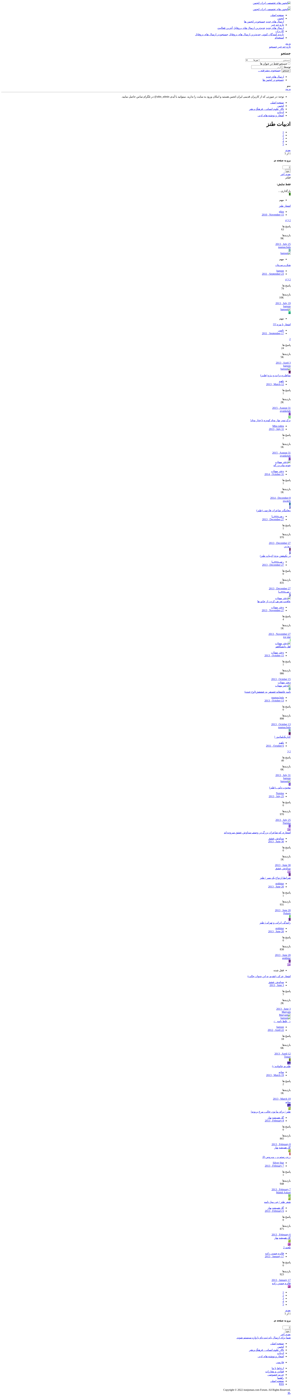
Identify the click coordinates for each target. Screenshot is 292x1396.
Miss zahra (278, 426)
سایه (281, 1072)
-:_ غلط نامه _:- (282, 1021)
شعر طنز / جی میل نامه (277, 1202)
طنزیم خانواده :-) (281, 1066)
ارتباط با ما (278, 1368)
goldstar (279, 883)
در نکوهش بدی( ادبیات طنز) (275, 555)
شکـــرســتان (283, 265)
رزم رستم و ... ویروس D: (276, 1157)
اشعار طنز (285, 205)
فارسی (280, 1362)
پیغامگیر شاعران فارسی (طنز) (273, 510)
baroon (280, 270)
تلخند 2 (287, 1247)
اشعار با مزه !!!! (282, 324)
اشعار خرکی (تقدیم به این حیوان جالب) (269, 976)
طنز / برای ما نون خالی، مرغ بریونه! (271, 1111)
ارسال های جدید (275, 21)
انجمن (280, 18)
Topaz (287, 1056)
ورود (288, 89)
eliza (281, 211)
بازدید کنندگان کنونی (272, 34)
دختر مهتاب (277, 471)
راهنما (280, 1377)
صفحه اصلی (277, 15)
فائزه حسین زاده (274, 1253)
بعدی (288, 150)
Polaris (287, 913)
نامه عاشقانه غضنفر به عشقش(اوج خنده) (268, 691)
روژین (287, 546)
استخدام (279, 37)
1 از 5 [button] (288, 153)
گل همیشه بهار (275, 1117)
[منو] (289, 6)
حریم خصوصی (275, 1374)
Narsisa (280, 793)
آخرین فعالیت (225, 28)
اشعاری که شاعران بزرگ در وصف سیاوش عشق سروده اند (257, 832)
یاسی (281, 330)
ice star (287, 637)
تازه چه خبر (277, 24)
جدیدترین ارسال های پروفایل (249, 28)
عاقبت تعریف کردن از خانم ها (274, 601)
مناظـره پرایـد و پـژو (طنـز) (275, 375)
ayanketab (285, 411)
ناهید (281, 381)
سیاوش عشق (276, 838)
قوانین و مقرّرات (274, 1371)
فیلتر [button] (288, 177)
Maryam (286, 1011)
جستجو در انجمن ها (254, 21)
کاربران (279, 31)
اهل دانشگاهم (283, 646)
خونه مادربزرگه (282, 465)
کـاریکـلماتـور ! (282, 736)
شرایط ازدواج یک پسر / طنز (275, 877)
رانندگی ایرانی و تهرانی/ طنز (275, 922)
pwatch (287, 500)
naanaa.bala (284, 247)
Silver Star (278, 1162)
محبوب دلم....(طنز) (280, 787)
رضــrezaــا (278, 516)
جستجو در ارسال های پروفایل (211, 34)
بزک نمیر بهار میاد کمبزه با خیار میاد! (270, 420)
